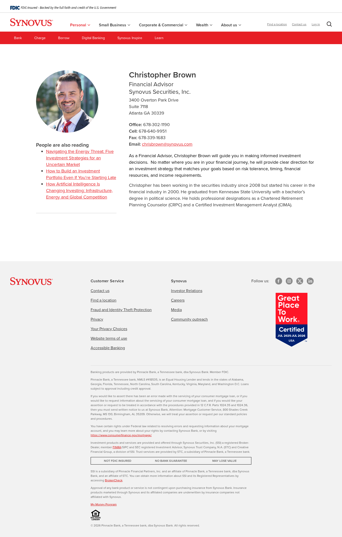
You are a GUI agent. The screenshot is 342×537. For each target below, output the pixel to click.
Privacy (97, 319)
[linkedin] (310, 281)
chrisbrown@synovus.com (167, 144)
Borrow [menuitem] (63, 38)
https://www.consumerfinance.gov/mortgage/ (121, 435)
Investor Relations (186, 291)
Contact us (299, 24)
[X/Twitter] (299, 281)
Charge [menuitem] (40, 38)
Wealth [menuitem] (202, 25)
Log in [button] (316, 24)
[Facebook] (278, 281)
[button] (328, 25)
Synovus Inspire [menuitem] (129, 38)
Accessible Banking (108, 348)
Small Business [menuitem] (113, 25)
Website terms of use (109, 338)
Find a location (277, 24)
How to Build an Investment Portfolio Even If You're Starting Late (81, 174)
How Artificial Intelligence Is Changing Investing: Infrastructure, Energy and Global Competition (79, 190)
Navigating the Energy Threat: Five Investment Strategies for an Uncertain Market (80, 158)
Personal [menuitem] (78, 25)
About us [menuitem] (229, 25)
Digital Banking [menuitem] (93, 38)
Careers (178, 300)
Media (176, 310)
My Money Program (104, 504)
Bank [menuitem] (18, 38)
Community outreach (189, 319)
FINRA (117, 447)
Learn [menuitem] (159, 38)
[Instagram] (289, 281)
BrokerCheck (113, 480)
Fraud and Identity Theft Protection (121, 310)
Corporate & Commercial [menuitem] (161, 25)
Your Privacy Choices (109, 329)
